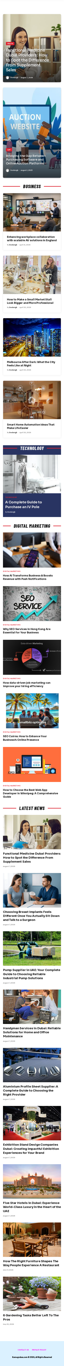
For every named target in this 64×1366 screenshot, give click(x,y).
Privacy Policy (39, 1350)
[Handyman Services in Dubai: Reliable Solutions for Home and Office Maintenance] (32, 1007)
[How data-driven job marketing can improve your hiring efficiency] (32, 657)
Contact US (23, 1350)
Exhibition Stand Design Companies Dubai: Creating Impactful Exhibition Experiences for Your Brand (31, 1149)
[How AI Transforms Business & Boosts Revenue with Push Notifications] (32, 549)
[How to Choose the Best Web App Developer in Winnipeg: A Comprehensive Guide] (32, 764)
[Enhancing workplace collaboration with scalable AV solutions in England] (32, 212)
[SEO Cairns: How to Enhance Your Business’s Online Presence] (32, 710)
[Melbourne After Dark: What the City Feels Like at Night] (32, 337)
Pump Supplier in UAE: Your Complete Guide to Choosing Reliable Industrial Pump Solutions (31, 974)
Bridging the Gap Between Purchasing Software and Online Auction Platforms (26, 159)
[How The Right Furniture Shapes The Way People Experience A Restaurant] (32, 1239)
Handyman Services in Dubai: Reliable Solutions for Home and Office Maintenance (32, 1032)
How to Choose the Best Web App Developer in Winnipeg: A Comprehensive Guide (30, 793)
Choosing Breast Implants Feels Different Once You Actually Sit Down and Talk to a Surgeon (31, 916)
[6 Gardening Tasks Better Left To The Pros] (32, 1294)
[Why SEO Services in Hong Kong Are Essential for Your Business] (32, 603)
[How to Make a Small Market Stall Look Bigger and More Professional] (32, 275)
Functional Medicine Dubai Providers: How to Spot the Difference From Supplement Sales (27, 60)
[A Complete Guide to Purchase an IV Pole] (32, 474)
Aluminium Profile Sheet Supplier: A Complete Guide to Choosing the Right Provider (30, 1090)
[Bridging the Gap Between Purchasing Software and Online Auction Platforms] (32, 132)
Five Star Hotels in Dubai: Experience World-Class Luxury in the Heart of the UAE (32, 1207)
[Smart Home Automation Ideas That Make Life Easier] (32, 400)
